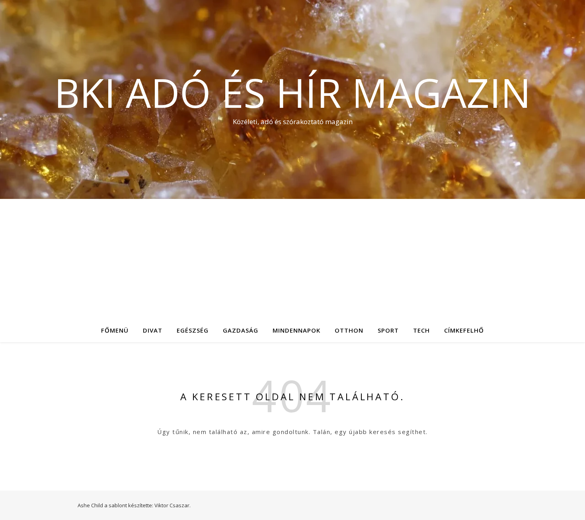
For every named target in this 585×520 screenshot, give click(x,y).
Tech (421, 330)
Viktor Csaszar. (172, 505)
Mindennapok (296, 330)
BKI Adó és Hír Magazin (292, 92)
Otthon (349, 330)
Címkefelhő (464, 330)
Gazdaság (240, 330)
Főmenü (115, 330)
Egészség (193, 330)
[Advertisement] (292, 258)
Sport (388, 330)
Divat (152, 330)
